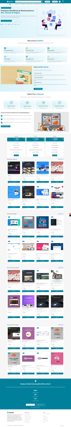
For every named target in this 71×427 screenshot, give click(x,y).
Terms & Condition (45, 420)
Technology (26, 309)
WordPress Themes (11, 106)
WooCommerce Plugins (59, 106)
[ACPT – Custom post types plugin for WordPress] (57, 247)
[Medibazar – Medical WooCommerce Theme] (43, 192)
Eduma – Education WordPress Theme (27, 174)
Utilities (52, 230)
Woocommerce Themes (28, 416)
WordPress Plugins (27, 106)
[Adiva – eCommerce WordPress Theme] (57, 168)
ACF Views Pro (24, 253)
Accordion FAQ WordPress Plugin (55, 229)
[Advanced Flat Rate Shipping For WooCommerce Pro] (28, 333)
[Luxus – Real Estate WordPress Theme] (43, 168)
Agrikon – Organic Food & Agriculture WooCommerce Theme (42, 283)
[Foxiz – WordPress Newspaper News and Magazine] (14, 168)
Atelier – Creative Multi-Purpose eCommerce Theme (41, 309)
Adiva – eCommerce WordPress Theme (56, 174)
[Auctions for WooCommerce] (43, 358)
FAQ (43, 415)
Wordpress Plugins (27, 415)
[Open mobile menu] (7, 4)
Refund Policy (45, 419)
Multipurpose (28, 285)
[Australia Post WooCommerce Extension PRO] (57, 358)
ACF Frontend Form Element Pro (12, 253)
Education (32, 175)
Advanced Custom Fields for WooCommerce (12, 341)
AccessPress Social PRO (39, 229)
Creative (30, 175)
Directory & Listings (39, 175)
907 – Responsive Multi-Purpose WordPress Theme (26, 199)
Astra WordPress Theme (25, 308)
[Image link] (10, 412)
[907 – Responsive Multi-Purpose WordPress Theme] (28, 192)
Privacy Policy (45, 416)
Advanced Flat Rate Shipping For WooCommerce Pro (26, 341)
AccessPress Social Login (25, 229)
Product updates (55, 1)
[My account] (59, 1)
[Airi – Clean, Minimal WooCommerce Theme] (57, 276)
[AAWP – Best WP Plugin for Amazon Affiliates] (14, 222)
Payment (52, 367)
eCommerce (52, 175)
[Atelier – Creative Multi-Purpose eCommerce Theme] (43, 301)
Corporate (27, 175)
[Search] (42, 1)
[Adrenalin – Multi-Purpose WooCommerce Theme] (28, 276)
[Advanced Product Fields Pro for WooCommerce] (43, 333)
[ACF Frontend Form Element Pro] (14, 247)
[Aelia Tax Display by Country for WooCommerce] (14, 358)
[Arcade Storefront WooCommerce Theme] (14, 301)
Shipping (23, 342)
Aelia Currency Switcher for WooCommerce (55, 341)
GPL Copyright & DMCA (46, 413)
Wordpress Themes (27, 413)
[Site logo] (10, 1)
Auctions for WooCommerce (41, 365)
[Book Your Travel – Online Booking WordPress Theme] (57, 192)
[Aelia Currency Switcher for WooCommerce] (57, 333)
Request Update (47, 1)
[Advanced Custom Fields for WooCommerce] (14, 333)
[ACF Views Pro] (28, 247)
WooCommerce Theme (43, 106)
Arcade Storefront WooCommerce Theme (14, 308)
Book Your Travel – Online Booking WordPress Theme (56, 199)
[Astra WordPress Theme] (28, 301)
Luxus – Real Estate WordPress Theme (42, 174)
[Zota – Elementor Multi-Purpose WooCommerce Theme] (14, 192)
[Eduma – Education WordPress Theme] (28, 168)
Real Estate (43, 175)
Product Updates (27, 422)
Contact (44, 422)
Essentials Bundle (27, 419)
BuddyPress (23, 175)
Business (23, 309)
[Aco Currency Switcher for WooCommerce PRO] (42, 247)
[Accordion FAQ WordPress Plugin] (57, 222)
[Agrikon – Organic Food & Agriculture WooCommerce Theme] (43, 276)
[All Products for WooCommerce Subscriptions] (28, 358)
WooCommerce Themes (25, 176)
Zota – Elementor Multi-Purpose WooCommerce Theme (12, 199)
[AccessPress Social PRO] (42, 222)
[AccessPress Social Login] (28, 222)
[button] (16, 155)
